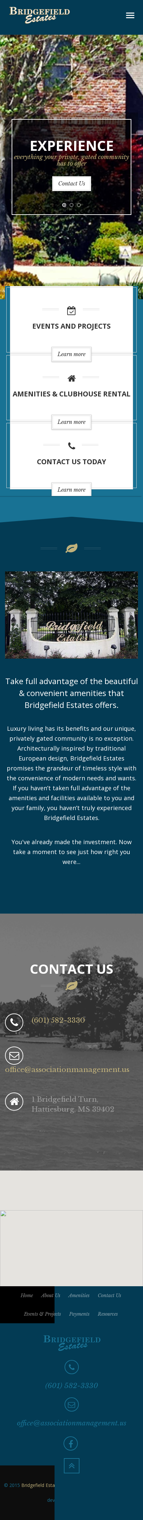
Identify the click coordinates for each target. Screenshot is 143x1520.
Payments (79, 1314)
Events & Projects (42, 1314)
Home (27, 1295)
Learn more (71, 354)
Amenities (79, 1295)
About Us (50, 1295)
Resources (108, 1314)
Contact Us (71, 183)
